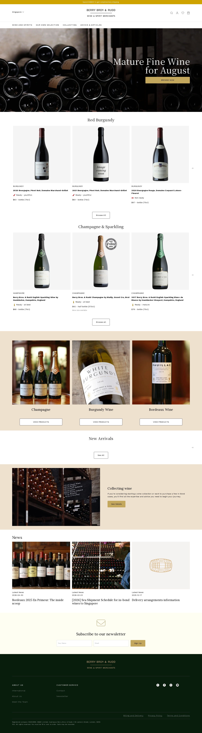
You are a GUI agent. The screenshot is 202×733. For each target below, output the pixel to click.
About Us (17, 696)
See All (101, 455)
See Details (116, 504)
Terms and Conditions (178, 715)
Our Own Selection (47, 25)
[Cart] (188, 12)
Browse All (101, 215)
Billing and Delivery (133, 715)
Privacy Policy (155, 715)
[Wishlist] (183, 12)
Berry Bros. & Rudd (101, 10)
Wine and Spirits (22, 25)
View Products (41, 422)
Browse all (101, 322)
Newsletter (62, 696)
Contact (61, 691)
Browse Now (167, 80)
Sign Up (138, 643)
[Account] (177, 13)
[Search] (171, 13)
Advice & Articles (91, 25)
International (18, 691)
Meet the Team (20, 702)
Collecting (70, 25)
